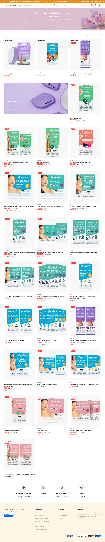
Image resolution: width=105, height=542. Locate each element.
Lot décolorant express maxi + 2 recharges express (84, 384)
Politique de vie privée (41, 515)
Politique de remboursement (43, 524)
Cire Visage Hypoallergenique (12, 430)
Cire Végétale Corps (43, 162)
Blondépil (6, 72)
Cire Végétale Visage (76, 118)
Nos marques (28, 5)
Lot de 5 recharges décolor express (47, 340)
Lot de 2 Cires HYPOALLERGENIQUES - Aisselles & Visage (19, 474)
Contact (61, 518)
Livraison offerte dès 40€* (56, 1)
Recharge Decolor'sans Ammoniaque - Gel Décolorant (19, 252)
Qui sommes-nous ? (64, 513)
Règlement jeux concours (42, 521)
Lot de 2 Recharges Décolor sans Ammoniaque (83, 252)
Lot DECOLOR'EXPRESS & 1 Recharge (47, 384)
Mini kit (39, 74)
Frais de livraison (39, 526)
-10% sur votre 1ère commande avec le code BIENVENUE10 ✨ (20, 1)
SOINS (50, 5)
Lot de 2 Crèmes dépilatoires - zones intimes (83, 340)
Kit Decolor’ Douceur (42, 430)
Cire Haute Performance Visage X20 (80, 162)
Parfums (37, 5)
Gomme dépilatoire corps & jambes (14, 74)
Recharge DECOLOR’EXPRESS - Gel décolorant (83, 296)
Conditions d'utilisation (41, 529)
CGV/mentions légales (41, 513)
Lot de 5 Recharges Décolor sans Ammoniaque (50, 296)
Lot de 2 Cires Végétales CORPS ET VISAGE (16, 162)
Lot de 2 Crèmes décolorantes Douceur (81, 430)
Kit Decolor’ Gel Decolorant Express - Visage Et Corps (19, 206)
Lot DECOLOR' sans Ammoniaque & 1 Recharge (50, 252)
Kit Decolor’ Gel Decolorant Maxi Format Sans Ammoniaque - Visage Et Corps (83, 207)
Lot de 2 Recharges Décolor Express (14, 340)
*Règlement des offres (41, 518)
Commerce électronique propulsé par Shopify (28, 536)
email (67, 496)
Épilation (57, 5)
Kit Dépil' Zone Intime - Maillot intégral (81, 74)
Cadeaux (65, 5)
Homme (44, 5)
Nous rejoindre (63, 515)
